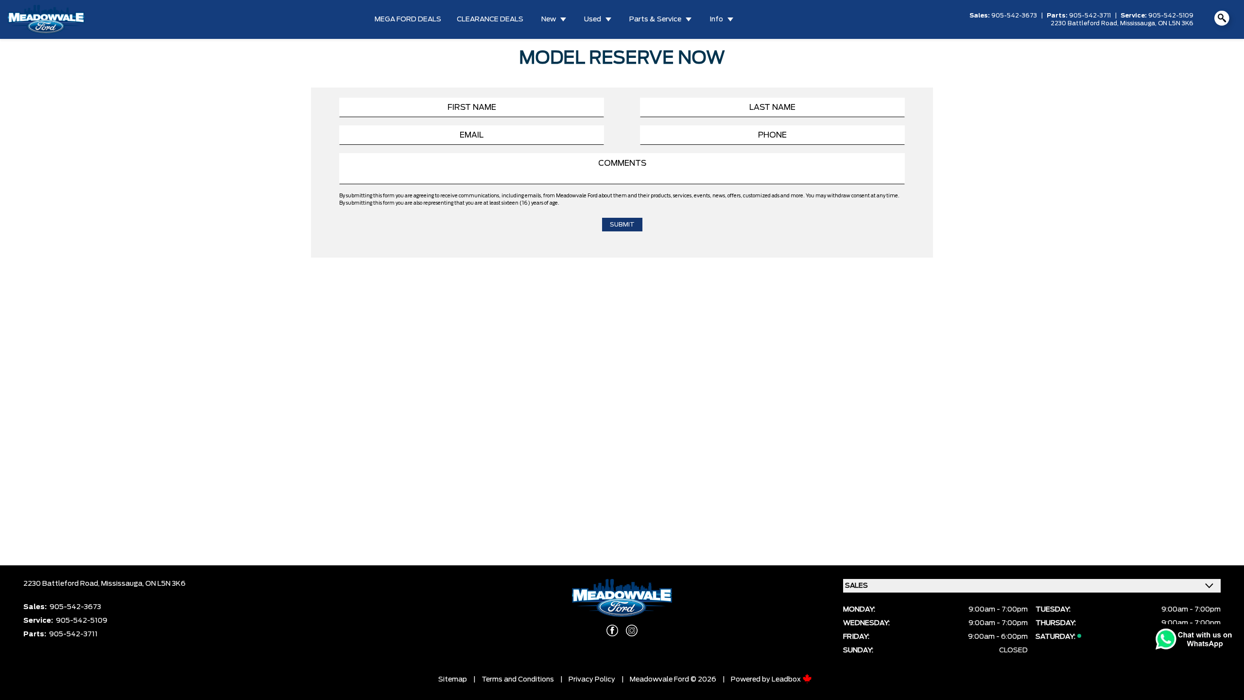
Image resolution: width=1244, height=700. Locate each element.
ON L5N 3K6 (1175, 23)
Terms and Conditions (518, 679)
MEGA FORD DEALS (408, 19)
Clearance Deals (490, 19)
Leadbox (787, 679)
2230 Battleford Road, (1085, 23)
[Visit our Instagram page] (632, 630)
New (548, 19)
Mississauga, (1139, 23)
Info (716, 19)
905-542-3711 (1090, 15)
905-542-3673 (1014, 15)
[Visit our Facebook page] (612, 630)
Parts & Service (655, 19)
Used (592, 19)
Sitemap (452, 679)
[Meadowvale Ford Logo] (46, 19)
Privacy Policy (592, 679)
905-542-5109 (1170, 15)
